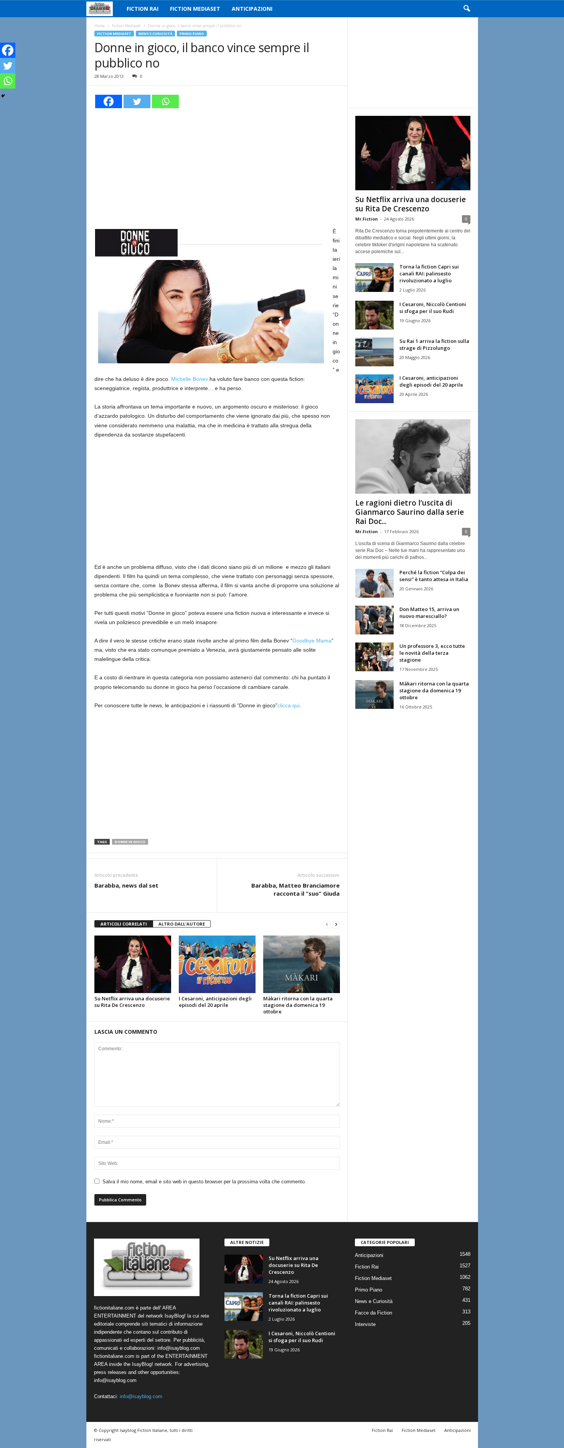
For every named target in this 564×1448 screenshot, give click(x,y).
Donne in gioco (130, 841)
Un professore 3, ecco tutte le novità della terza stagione (432, 652)
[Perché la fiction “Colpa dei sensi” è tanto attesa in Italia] (374, 583)
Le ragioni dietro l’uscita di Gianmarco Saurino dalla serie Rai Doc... (409, 512)
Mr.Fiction (366, 219)
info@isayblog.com (141, 1396)
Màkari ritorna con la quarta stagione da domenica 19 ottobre (298, 1005)
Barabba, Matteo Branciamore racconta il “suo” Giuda (295, 889)
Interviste (365, 1324)
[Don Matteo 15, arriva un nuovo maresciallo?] (374, 620)
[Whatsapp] (165, 101)
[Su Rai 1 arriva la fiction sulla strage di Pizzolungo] (374, 352)
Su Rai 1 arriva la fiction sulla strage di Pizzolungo (434, 344)
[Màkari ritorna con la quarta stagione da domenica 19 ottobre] (301, 964)
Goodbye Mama (311, 641)
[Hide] (3, 96)
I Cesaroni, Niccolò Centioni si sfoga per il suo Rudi (432, 308)
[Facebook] (108, 101)
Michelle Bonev (189, 379)
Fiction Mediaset (195, 8)
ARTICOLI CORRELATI (124, 924)
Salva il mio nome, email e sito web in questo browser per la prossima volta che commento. (204, 1181)
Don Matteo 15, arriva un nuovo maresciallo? (429, 612)
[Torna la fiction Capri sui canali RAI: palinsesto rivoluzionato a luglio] (374, 277)
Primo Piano (192, 33)
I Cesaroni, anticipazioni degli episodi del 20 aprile (215, 1001)
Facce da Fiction (373, 1313)
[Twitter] (137, 101)
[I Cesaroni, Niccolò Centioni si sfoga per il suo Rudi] (374, 315)
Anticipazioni (252, 8)
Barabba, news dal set (126, 885)
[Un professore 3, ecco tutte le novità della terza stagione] (374, 656)
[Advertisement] (217, 166)
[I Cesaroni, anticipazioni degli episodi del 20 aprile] (217, 964)
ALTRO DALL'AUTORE (181, 924)
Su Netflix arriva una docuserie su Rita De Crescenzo (132, 1001)
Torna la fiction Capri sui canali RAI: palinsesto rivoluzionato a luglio (429, 273)
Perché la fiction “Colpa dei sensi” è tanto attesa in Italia (433, 576)
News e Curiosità (155, 33)
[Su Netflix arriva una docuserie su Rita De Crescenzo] (132, 964)
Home (99, 25)
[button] (466, 8)
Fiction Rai (142, 8)
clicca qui (288, 705)
